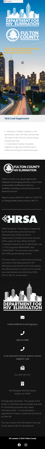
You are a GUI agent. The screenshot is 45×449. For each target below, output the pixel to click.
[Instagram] (26, 445)
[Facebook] (19, 445)
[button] (22, 62)
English (9, 1)
